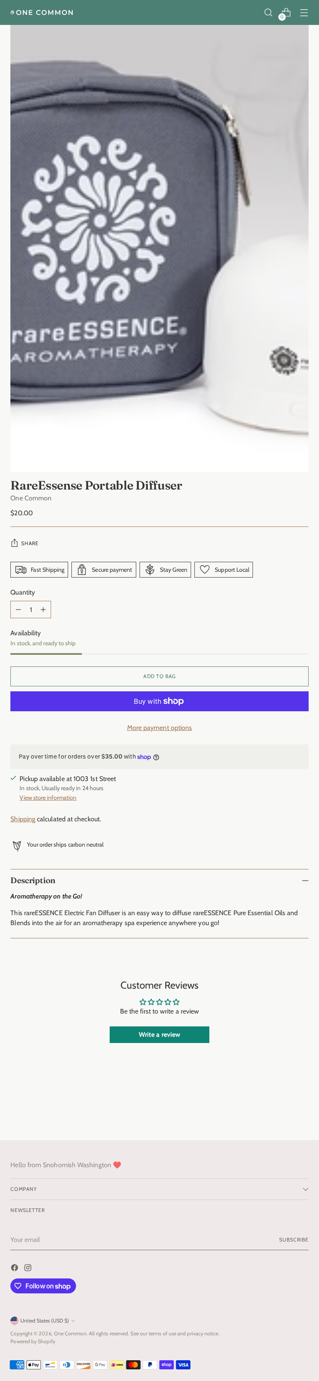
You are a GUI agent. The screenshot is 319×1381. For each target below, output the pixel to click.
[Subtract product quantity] (18, 609)
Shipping (22, 819)
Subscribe (293, 1240)
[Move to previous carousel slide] (282, 1112)
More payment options (159, 728)
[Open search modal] (268, 12)
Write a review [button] (159, 1034)
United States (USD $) (44, 1320)
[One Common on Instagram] (29, 1269)
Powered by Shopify (32, 1341)
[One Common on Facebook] (15, 1269)
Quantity (22, 592)
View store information (48, 797)
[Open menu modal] (304, 12)
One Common (31, 498)
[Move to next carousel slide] (301, 1111)
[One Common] (41, 12)
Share (29, 543)
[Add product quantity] (43, 609)
